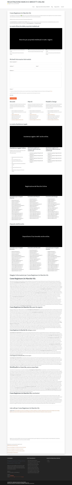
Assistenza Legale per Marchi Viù (35, 119)
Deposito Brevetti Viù (15, 114)
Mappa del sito (24, 482)
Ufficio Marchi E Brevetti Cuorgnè (32, 465)
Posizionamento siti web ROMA (20, 483)
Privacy (11, 89)
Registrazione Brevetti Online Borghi (33, 464)
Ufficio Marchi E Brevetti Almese (32, 460)
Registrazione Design (55, 410)
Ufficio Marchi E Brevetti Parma (12, 445)
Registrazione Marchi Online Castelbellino (34, 461)
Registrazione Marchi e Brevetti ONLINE (25, 2)
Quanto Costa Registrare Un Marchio (27, 410)
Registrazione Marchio (23, 411)
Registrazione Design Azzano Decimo (33, 468)
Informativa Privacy (10, 482)
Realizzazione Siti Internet (11, 483)
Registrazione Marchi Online (14, 411)
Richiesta (12, 70)
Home (48, 460)
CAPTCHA (11, 95)
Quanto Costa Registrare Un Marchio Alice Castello (15, 450)
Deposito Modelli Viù (51, 114)
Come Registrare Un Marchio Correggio (33, 471)
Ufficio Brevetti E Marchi (32, 411)
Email (37, 66)
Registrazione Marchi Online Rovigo (33, 467)
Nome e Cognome (13, 61)
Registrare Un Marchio (37, 410)
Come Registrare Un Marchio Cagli (33, 463)
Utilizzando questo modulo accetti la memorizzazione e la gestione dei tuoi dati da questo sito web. (25, 93)
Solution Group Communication (29, 483)
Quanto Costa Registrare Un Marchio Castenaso (15, 449)
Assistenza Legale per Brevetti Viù (17, 119)
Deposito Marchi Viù (33, 114)
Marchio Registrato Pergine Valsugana (33, 469)
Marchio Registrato (17, 410)
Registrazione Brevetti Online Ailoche (33, 472)
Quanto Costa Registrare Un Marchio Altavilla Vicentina (16, 447)
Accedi (28, 482)
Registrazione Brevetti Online (47, 410)
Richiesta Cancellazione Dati (17, 482)
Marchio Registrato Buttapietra (12, 452)
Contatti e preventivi (47, 411)
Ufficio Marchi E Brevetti (40, 411)
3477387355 (12, 475)
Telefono (12, 66)
